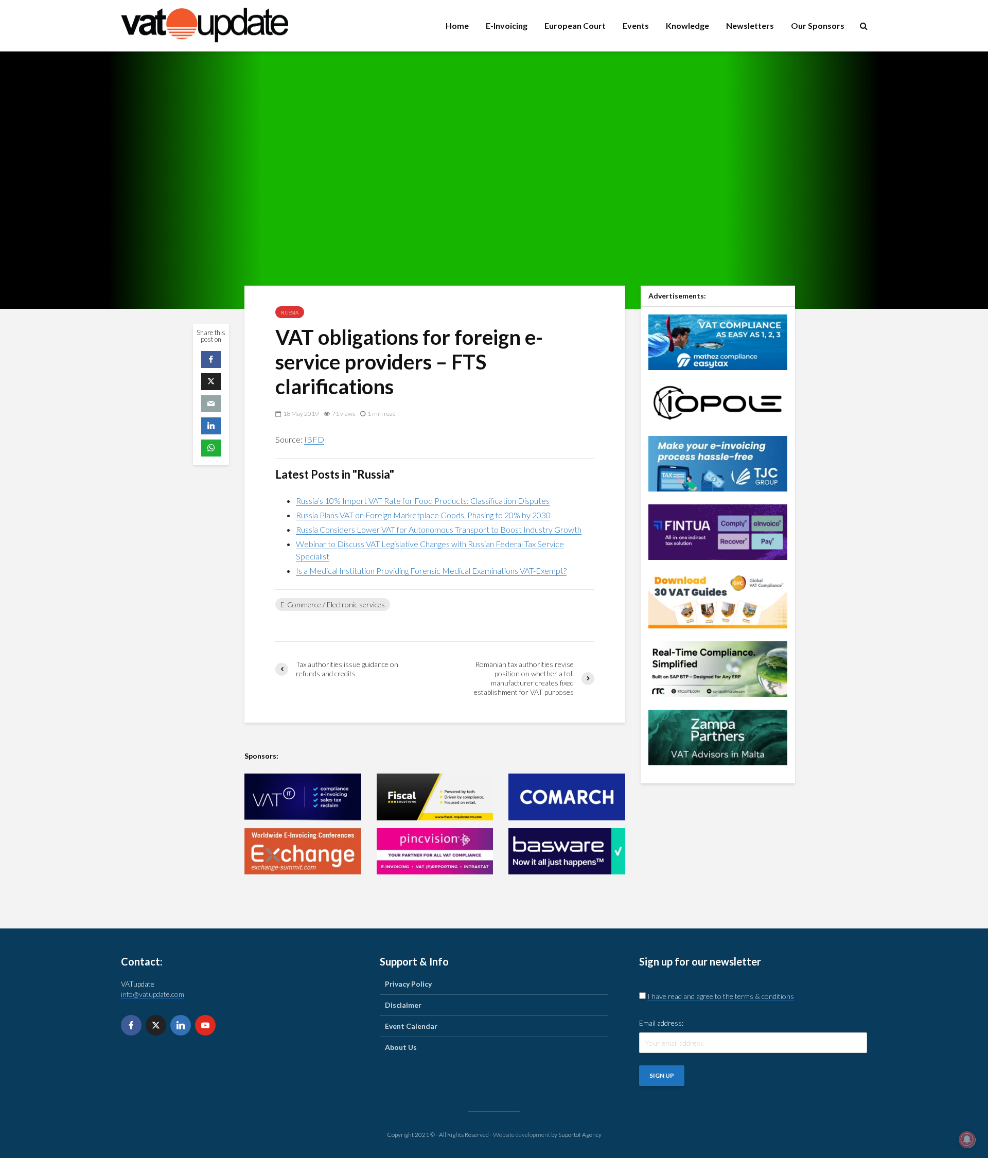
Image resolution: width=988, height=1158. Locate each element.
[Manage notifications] (967, 1139)
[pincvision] (435, 851)
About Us (401, 1047)
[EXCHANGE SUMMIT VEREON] (302, 851)
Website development (521, 1134)
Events (636, 25)
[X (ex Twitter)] (156, 1025)
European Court (575, 25)
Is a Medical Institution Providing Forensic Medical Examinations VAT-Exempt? (431, 570)
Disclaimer (403, 1005)
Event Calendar (411, 1026)
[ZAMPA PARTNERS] (717, 736)
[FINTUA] (717, 531)
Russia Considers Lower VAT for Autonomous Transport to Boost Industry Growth (438, 529)
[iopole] (717, 401)
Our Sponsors (817, 25)
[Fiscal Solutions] (435, 797)
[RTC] (717, 667)
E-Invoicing (506, 25)
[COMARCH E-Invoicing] (566, 797)
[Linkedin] (180, 1025)
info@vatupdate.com (152, 994)
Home (457, 25)
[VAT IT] (302, 797)
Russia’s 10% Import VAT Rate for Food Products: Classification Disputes (423, 500)
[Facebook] (131, 1025)
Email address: (661, 1023)
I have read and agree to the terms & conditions (720, 996)
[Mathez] (717, 341)
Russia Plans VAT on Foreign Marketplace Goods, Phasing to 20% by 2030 (423, 515)
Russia (289, 312)
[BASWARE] (566, 851)
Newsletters (750, 25)
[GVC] (717, 599)
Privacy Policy (408, 983)
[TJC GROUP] (717, 462)
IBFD (314, 439)
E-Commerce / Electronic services (332, 604)
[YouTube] (205, 1025)
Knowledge (687, 25)
